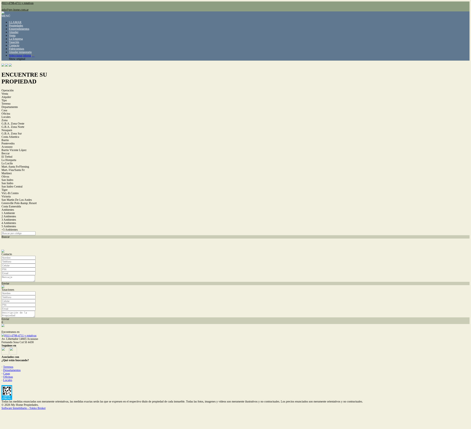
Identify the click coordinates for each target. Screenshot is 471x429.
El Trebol (6, 156)
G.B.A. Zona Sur (11, 133)
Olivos (5, 176)
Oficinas (8, 376)
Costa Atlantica (10, 136)
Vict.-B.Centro (10, 193)
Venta (12, 35)
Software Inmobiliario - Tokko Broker (23, 408)
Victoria (6, 196)
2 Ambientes (8, 216)
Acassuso (7, 146)
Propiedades (16, 25)
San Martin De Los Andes (16, 199)
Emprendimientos (19, 28)
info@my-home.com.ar (15, 9)
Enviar (5, 283)
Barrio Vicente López (13, 150)
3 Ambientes (8, 219)
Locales (5, 116)
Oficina (5, 113)
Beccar (5, 153)
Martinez (6, 173)
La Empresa (16, 38)
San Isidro (7, 179)
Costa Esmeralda (11, 206)
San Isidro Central (11, 186)
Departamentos (12, 370)
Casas (6, 373)
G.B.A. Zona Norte (12, 126)
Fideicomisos (16, 48)
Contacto (14, 45)
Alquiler (13, 32)
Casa (4, 110)
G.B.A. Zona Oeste (12, 123)
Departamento (9, 106)
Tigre (4, 189)
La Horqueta (8, 160)
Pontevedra (8, 143)
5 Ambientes (8, 226)
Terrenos (8, 366)
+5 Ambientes (9, 229)
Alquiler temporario (20, 52)
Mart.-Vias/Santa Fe (13, 169)
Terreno (5, 103)
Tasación (14, 42)
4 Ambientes (8, 223)
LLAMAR (15, 22)
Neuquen (6, 130)
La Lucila (7, 163)
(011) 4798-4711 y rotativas (20, 335)
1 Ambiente (8, 213)
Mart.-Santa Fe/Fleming (15, 166)
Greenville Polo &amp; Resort (19, 203)
